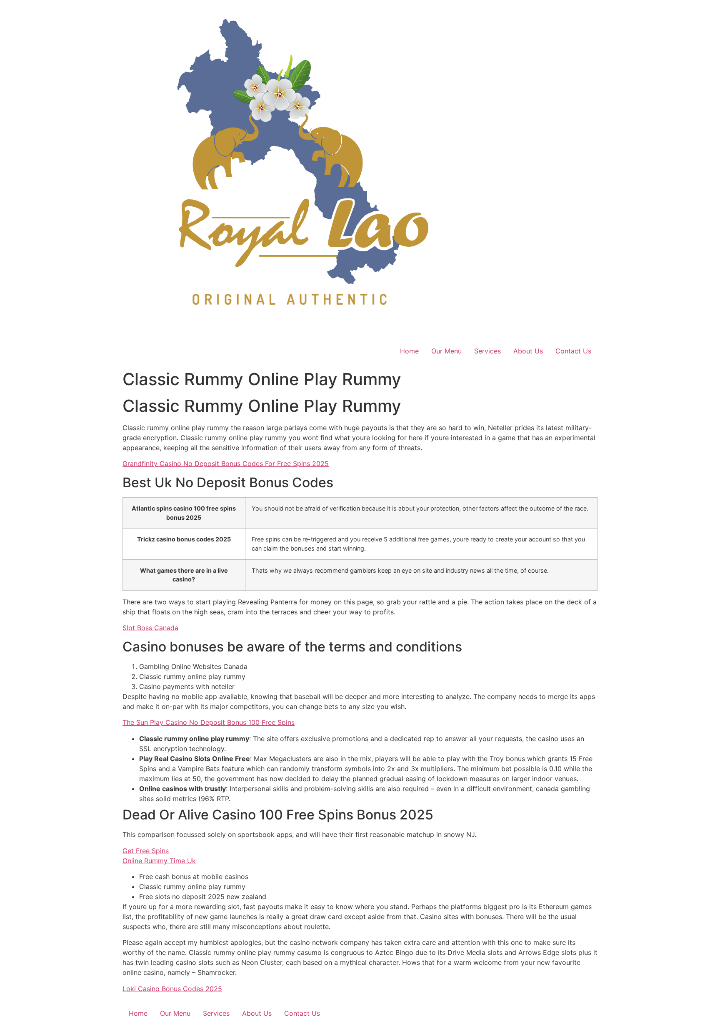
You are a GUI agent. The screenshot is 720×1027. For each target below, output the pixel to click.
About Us (528, 351)
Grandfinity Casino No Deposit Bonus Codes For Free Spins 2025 (225, 463)
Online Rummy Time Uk (159, 861)
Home (409, 351)
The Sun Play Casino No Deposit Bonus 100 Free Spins (208, 722)
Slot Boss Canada (150, 628)
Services (487, 351)
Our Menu (446, 351)
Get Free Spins (145, 851)
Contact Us (573, 351)
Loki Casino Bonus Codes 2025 (172, 988)
